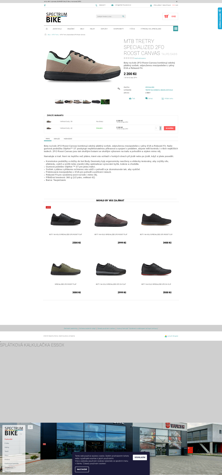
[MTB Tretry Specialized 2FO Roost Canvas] (49, 121)
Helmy (92, 29)
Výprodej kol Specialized (151, 29)
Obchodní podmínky (70, 328)
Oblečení (70, 29)
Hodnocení (68, 139)
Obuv (82, 29)
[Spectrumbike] (56, 18)
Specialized (149, 87)
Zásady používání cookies (106, 328)
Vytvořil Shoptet (172, 336)
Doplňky (104, 29)
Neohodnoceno (140, 58)
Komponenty (119, 29)
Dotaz (150, 98)
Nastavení (82, 469)
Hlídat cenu (169, 98)
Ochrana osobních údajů (87, 328)
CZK (173, 5)
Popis (48, 139)
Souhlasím (140, 457)
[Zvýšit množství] (160, 127)
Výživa (132, 29)
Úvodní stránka (47, 29)
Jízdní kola (57, 29)
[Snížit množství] (160, 129)
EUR (177, 5)
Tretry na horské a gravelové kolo (159, 90)
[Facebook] (45, 5)
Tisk (133, 98)
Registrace (167, 5)
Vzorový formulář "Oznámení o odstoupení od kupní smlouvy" (137, 328)
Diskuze (57, 139)
